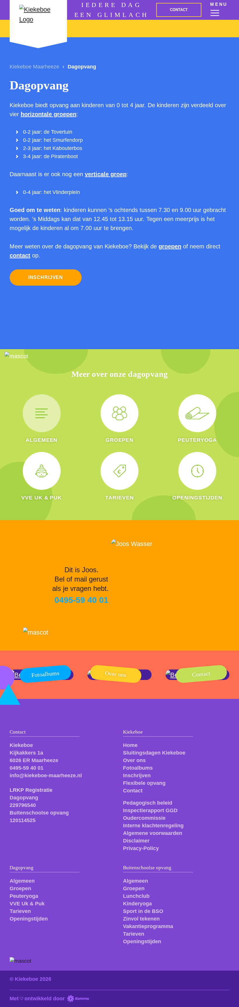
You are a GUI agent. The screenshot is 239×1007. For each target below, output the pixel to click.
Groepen (20, 888)
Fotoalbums (138, 768)
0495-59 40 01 (26, 768)
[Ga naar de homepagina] (38, 18)
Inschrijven (137, 775)
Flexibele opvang (144, 783)
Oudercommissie (144, 818)
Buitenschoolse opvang (147, 867)
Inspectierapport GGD (150, 810)
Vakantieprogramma (148, 926)
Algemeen (22, 881)
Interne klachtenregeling (153, 825)
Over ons (134, 760)
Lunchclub (136, 896)
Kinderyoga (137, 904)
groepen (170, 246)
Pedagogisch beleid (147, 803)
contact (20, 255)
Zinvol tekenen (141, 919)
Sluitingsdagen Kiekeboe (154, 753)
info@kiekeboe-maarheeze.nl (46, 775)
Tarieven (20, 911)
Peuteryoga (24, 896)
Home (130, 745)
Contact (133, 791)
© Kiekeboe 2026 (30, 979)
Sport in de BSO (143, 911)
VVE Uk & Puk (27, 904)
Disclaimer (136, 841)
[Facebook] (14, 833)
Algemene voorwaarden (152, 833)
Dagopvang (22, 867)
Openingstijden (29, 919)
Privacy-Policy (141, 848)
